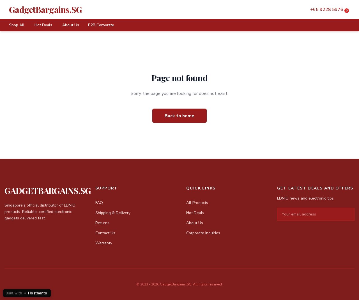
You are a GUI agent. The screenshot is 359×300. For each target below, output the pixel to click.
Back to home (179, 116)
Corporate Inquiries (203, 233)
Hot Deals (43, 25)
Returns (102, 223)
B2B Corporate (101, 25)
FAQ (99, 202)
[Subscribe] (350, 214)
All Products (197, 202)
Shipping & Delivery (112, 212)
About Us (70, 25)
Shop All (16, 25)
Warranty (103, 243)
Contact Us (105, 233)
